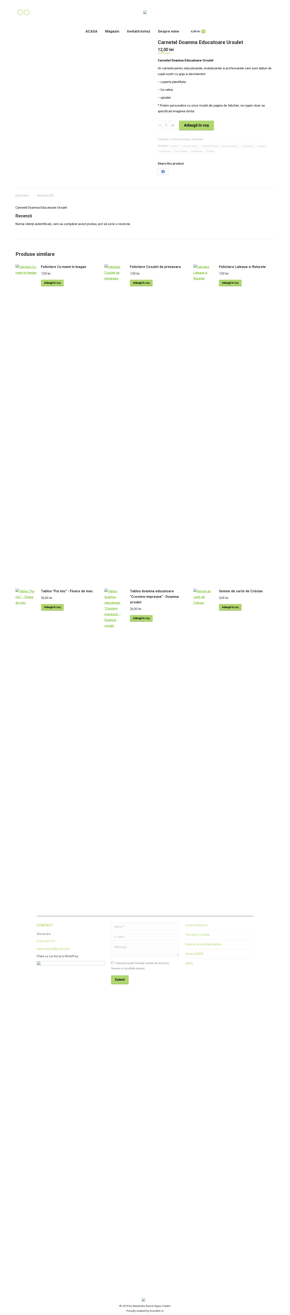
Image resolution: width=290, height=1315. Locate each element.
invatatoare (165, 151)
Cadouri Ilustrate (180, 139)
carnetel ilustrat (210, 146)
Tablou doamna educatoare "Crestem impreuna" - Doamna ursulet (154, 596)
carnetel (174, 146)
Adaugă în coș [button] (52, 282)
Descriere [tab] (22, 195)
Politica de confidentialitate (203, 944)
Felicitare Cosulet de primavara (155, 267)
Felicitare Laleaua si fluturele (242, 267)
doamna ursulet (230, 146)
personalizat (181, 151)
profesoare (197, 151)
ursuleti (210, 151)
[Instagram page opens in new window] (27, 12)
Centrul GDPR (194, 954)
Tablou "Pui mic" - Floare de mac (67, 591)
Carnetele (197, 139)
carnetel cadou (190, 146)
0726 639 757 (46, 941)
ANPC (189, 963)
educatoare (247, 146)
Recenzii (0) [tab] (45, 195)
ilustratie (261, 146)
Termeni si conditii (197, 934)
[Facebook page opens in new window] (20, 12)
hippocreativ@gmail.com (53, 948)
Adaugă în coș (196, 125)
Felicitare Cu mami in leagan (63, 267)
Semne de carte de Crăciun (241, 591)
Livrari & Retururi (196, 925)
